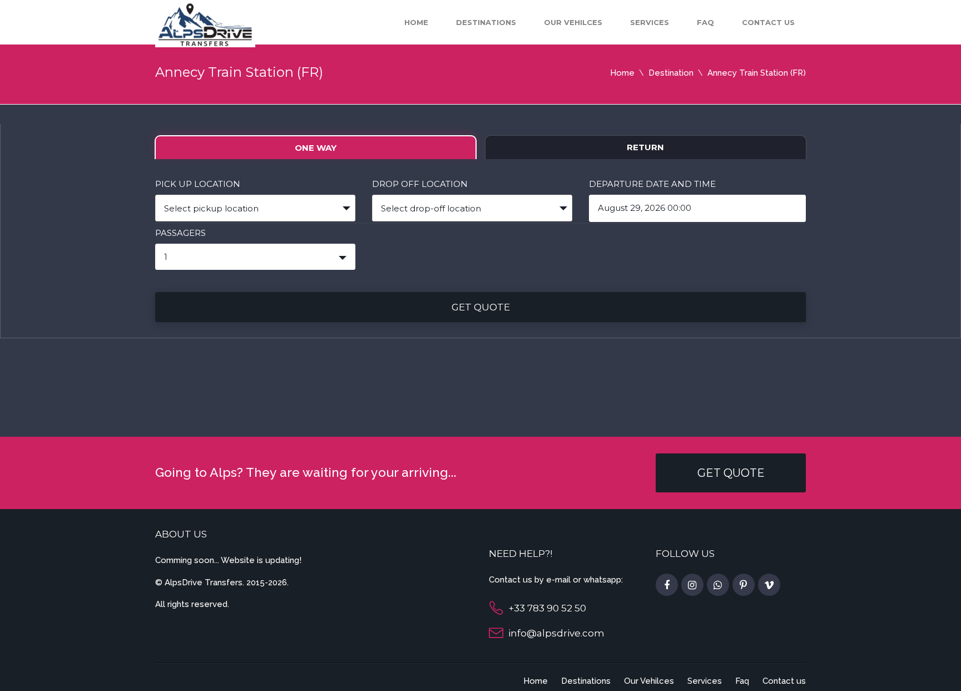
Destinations (486, 22)
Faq (705, 22)
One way (315, 147)
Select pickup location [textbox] (211, 208)
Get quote (481, 307)
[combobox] (255, 208)
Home (416, 22)
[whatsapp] (718, 585)
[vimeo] (769, 585)
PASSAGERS (180, 233)
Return (645, 147)
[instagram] (692, 585)
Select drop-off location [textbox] (431, 208)
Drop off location (420, 184)
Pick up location (197, 184)
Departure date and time (652, 184)
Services (649, 22)
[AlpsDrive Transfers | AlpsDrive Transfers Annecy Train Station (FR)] (205, 24)
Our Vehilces (573, 22)
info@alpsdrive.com (556, 633)
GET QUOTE (731, 473)
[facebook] (667, 585)
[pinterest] (743, 585)
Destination (670, 73)
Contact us (768, 22)
